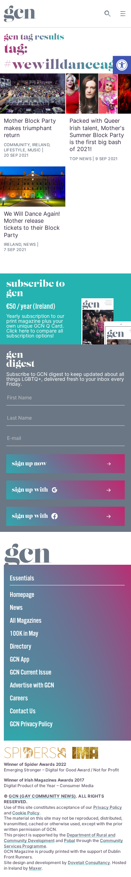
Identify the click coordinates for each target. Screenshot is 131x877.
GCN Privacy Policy (31, 724)
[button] (122, 65)
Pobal (69, 840)
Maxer (35, 868)
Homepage (22, 595)
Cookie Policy (25, 812)
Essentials (22, 578)
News (16, 608)
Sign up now (29, 464)
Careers (19, 698)
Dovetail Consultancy (89, 862)
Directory (20, 646)
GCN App (19, 659)
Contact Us (23, 711)
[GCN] (28, 562)
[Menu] (123, 13)
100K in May (24, 633)
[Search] (108, 13)
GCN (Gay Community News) (42, 796)
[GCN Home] (20, 13)
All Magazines (26, 620)
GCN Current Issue (30, 672)
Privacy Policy (107, 807)
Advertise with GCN (32, 685)
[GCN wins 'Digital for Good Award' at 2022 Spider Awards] (35, 753)
